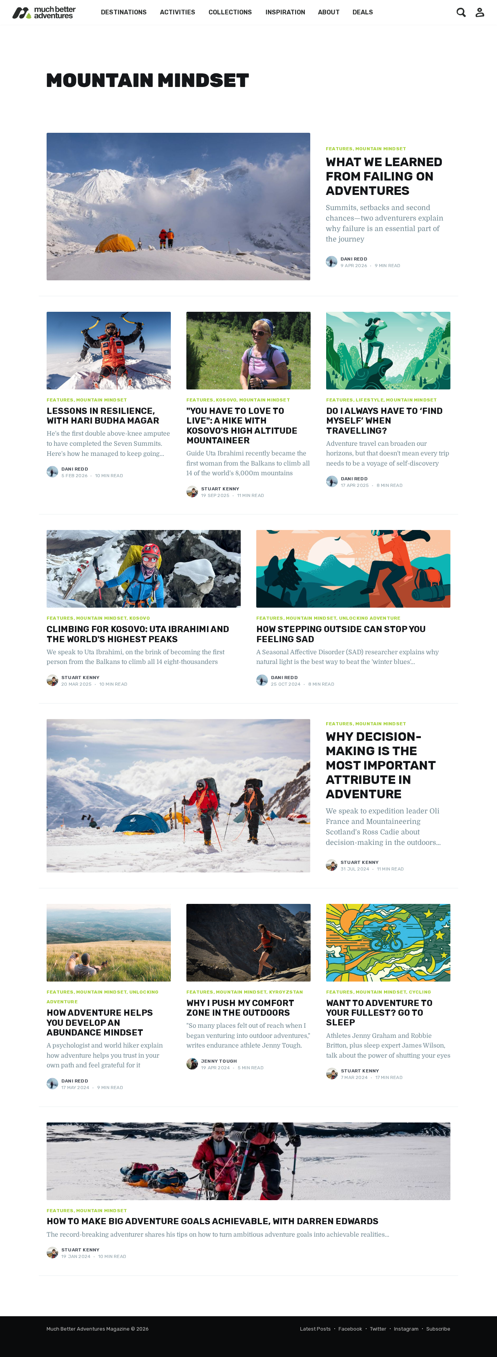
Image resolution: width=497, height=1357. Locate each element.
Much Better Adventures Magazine (88, 1329)
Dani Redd (354, 259)
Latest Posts (315, 1329)
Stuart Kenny (220, 489)
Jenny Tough (219, 1061)
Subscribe (438, 1329)
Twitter (378, 1329)
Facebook (350, 1329)
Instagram (406, 1329)
